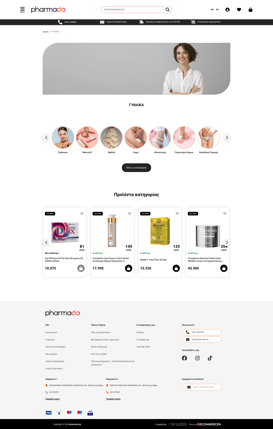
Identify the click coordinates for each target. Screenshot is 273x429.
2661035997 (54, 392)
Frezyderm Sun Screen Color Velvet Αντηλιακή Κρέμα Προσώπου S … (111, 259)
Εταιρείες (50, 340)
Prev (46, 137)
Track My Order (143, 347)
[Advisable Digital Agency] (171, 424)
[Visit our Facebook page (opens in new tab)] (184, 358)
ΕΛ (217, 9)
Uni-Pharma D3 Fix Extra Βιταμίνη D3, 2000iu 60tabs (64, 259)
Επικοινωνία (51, 332)
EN (212, 9)
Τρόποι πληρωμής (99, 347)
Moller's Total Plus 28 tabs (153, 259)
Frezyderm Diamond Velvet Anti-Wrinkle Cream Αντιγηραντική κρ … (206, 259)
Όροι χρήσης (51, 354)
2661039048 (115, 392)
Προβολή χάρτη (53, 399)
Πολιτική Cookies (99, 354)
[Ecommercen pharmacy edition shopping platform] (203, 424)
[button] (22, 9)
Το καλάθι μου (142, 340)
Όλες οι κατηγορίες (136, 167)
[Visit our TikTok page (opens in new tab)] (210, 358)
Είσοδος (140, 332)
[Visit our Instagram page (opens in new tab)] (197, 358)
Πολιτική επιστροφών (56, 347)
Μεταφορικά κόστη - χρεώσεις (105, 340)
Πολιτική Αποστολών (100, 332)
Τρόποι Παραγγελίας (55, 361)
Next (226, 137)
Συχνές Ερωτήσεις (54, 368)
